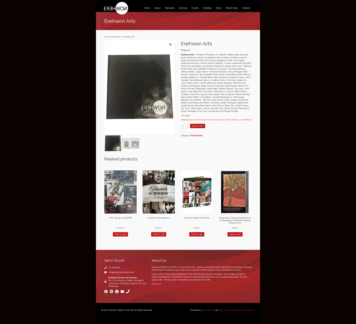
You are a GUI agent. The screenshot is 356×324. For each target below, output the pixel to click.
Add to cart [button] (120, 234)
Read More (156, 284)
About (251, 310)
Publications (116, 37)
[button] (170, 44)
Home (106, 37)
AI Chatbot (243, 310)
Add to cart (197, 126)
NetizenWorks (208, 310)
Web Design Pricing (228, 310)
